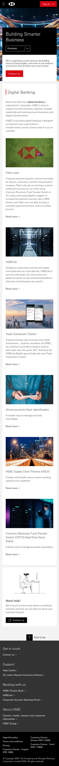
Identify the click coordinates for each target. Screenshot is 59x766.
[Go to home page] (12, 4)
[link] (16, 620)
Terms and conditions (13, 741)
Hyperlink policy (10, 737)
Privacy (6, 745)
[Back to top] (29, 637)
